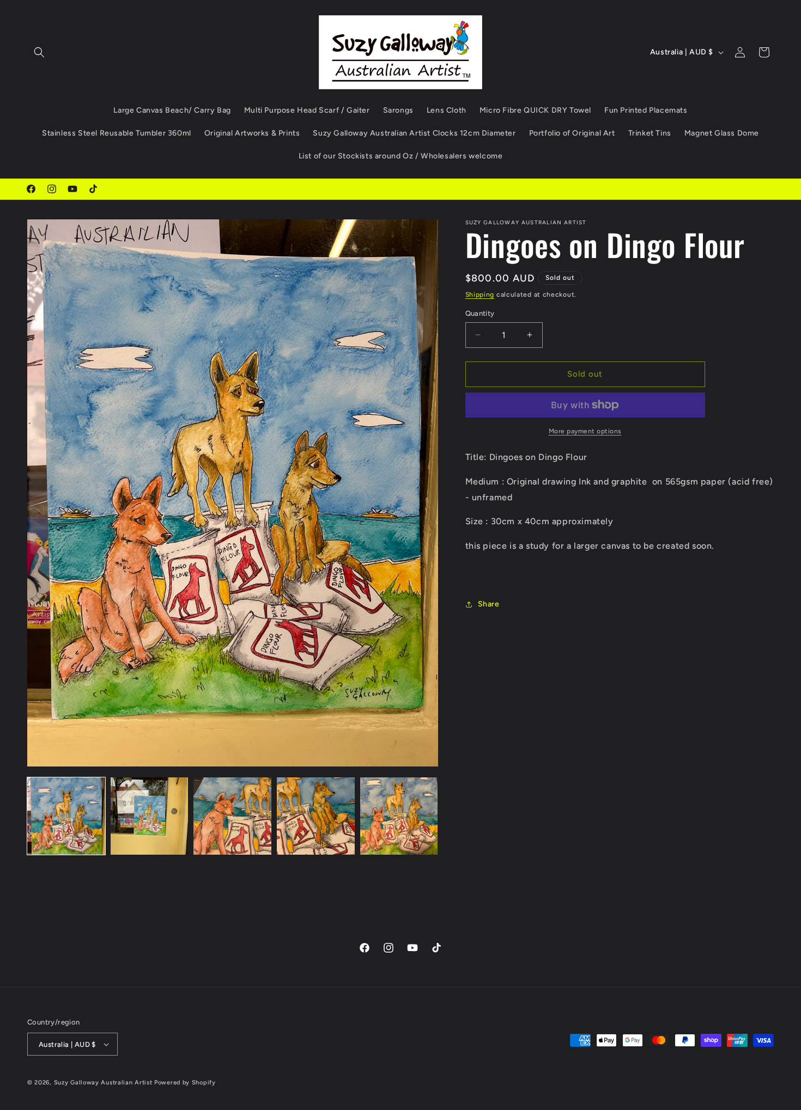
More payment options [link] (585, 431)
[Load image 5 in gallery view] (399, 816)
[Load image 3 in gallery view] (232, 816)
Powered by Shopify (185, 1082)
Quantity (480, 313)
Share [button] (489, 604)
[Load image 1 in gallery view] (66, 816)
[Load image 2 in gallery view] (150, 816)
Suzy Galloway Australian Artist (103, 1082)
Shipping (480, 294)
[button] (39, 52)
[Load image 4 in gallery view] (316, 816)
